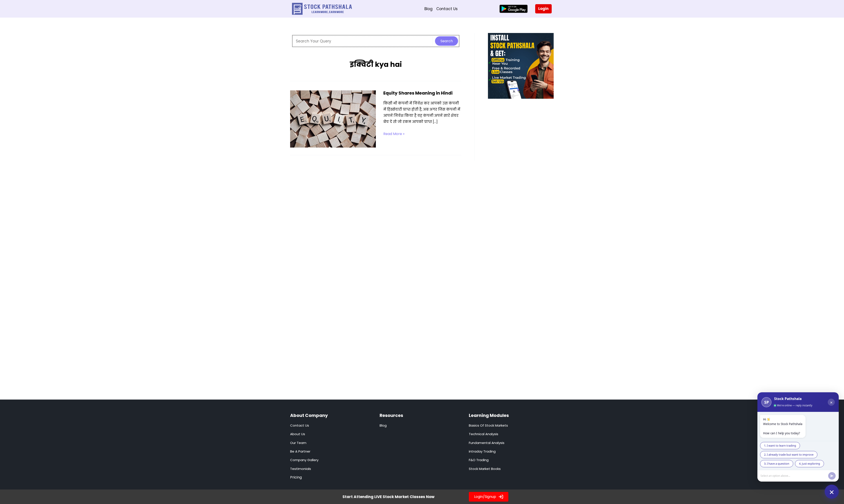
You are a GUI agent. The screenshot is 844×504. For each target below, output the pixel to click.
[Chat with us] (832, 492)
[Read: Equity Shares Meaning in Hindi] (333, 118)
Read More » (393, 134)
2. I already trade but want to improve (788, 455)
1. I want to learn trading (780, 445)
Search (446, 41)
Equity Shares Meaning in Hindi (418, 93)
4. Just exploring (809, 464)
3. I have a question (776, 464)
